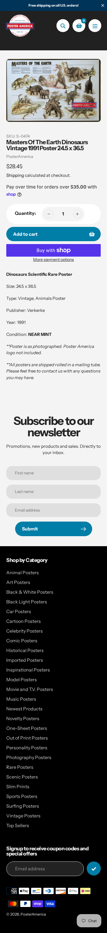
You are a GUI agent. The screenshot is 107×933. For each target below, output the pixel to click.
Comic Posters (21, 640)
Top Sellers (17, 825)
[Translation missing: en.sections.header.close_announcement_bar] (103, 5)
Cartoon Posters (23, 621)
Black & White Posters (29, 592)
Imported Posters (24, 660)
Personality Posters (26, 747)
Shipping (15, 175)
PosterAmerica (19, 156)
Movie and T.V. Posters (29, 689)
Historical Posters (25, 650)
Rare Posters (19, 767)
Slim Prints (17, 786)
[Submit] (94, 868)
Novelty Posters (22, 718)
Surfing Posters (22, 806)
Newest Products (24, 709)
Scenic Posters (22, 777)
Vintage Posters (23, 816)
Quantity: (25, 213)
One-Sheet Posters (26, 728)
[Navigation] (94, 25)
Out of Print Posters (27, 738)
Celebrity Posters (24, 631)
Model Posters (21, 679)
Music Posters (21, 699)
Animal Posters (22, 572)
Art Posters (18, 582)
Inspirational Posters (28, 670)
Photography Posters (28, 757)
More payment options (53, 259)
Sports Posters (21, 796)
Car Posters (18, 611)
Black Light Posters (26, 602)
